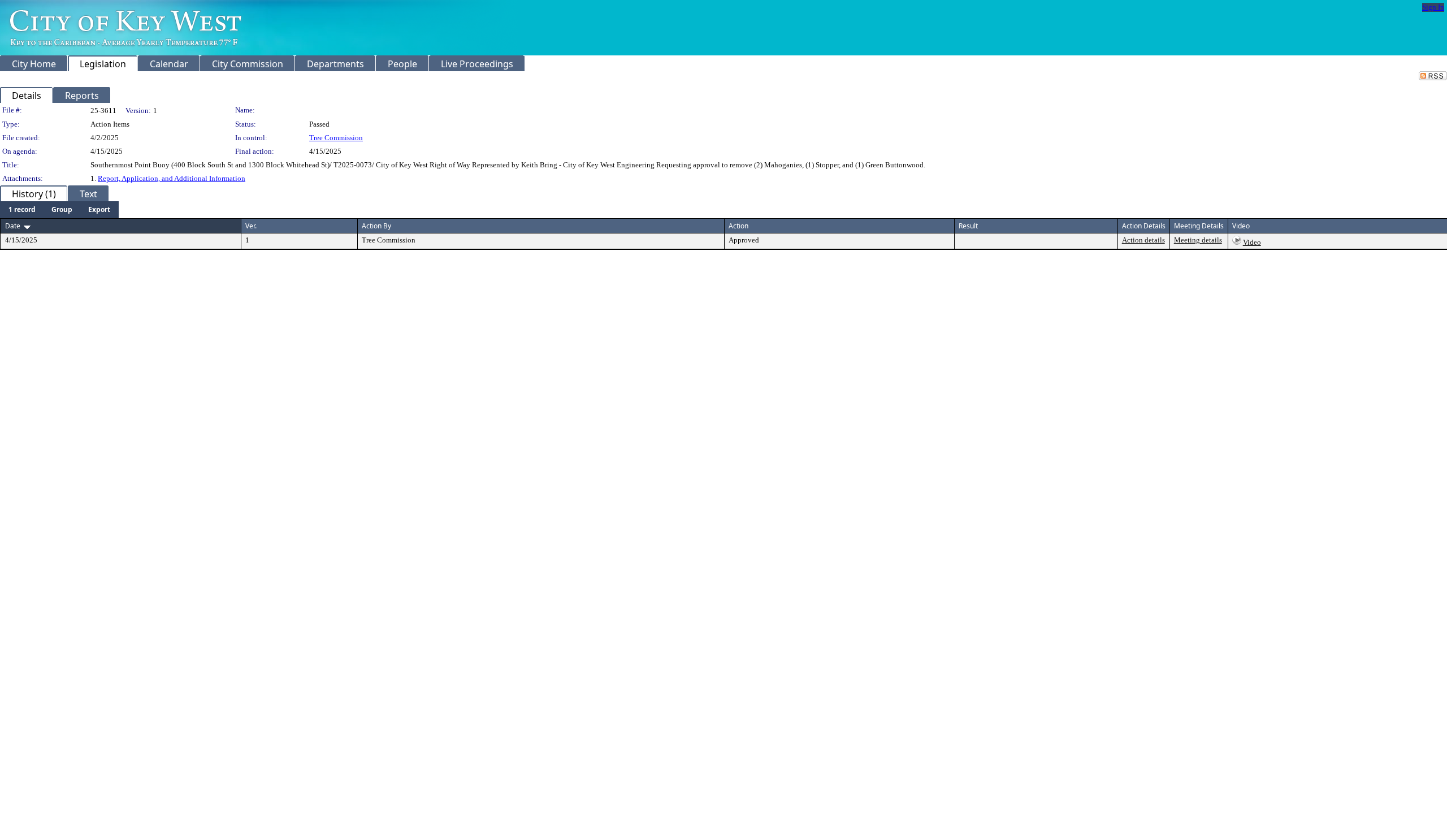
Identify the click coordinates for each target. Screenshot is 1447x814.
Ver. (251, 226)
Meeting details (1198, 240)
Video (1252, 242)
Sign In (1433, 7)
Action (738, 226)
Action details (1143, 240)
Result (968, 226)
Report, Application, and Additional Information (171, 178)
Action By (376, 226)
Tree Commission (336, 137)
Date (12, 226)
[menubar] (59, 209)
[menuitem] (22, 210)
